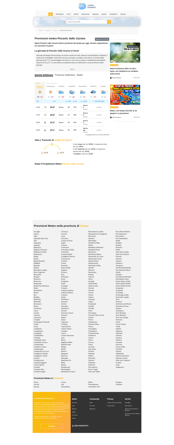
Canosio (37, 315)
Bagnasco (37, 247)
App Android (128, 406)
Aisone (36, 234)
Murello (91, 274)
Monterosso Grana (95, 259)
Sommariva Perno (122, 306)
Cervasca (64, 232)
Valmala (119, 335)
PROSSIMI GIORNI (52, 83)
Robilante (91, 363)
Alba (35, 236)
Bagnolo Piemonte (40, 250)
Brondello (37, 302)
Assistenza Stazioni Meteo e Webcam (132, 414)
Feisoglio (64, 286)
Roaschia (91, 358)
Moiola (63, 365)
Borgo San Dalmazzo (41, 286)
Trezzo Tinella (121, 324)
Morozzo (91, 270)
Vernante (119, 342)
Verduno (119, 340)
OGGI (37, 83)
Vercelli (36, 384)
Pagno (90, 302)
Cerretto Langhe (39, 372)
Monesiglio (92, 241)
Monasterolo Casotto (95, 232)
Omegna (119, 382)
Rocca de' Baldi (94, 372)
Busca (36, 306)
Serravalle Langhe (122, 297)
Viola (117, 365)
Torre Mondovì (121, 315)
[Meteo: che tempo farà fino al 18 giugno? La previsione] (125, 95)
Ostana (91, 297)
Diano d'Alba (65, 268)
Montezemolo (93, 263)
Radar (104, 14)
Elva (62, 274)
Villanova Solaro (122, 358)
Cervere (64, 234)
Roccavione (120, 236)
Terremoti (74, 415)
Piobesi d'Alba (93, 324)
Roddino (119, 243)
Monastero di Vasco (68, 372)
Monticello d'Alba (94, 265)
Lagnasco (64, 322)
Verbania (119, 384)
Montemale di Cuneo (95, 256)
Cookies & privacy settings (114, 402)
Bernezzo (37, 279)
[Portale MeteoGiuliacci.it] (87, 6)
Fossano (64, 288)
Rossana (119, 247)
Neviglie (91, 281)
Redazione (92, 409)
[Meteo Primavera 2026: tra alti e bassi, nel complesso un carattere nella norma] (125, 52)
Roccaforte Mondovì (123, 232)
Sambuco (119, 263)
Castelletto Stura (40, 340)
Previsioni (74, 402)
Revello (91, 351)
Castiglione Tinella (40, 356)
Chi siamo (51, 426)
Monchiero (92, 236)
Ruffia (118, 250)
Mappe (74, 412)
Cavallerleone (39, 360)
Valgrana (119, 331)
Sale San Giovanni (122, 254)
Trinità (118, 326)
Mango (63, 347)
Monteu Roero (93, 261)
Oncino (91, 293)
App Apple (127, 402)
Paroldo (91, 306)
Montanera (92, 252)
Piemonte (48, 30)
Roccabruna (92, 367)
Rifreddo (91, 354)
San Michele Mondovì (123, 277)
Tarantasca (120, 311)
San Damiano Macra (123, 270)
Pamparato (92, 304)
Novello (91, 288)
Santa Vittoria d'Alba (123, 281)
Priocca (91, 342)
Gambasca (65, 299)
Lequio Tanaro (66, 329)
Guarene (64, 315)
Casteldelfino (38, 335)
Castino (36, 358)
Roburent (91, 365)
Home (41, 30)
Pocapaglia (92, 329)
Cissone (64, 245)
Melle (63, 363)
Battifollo (37, 263)
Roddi (118, 241)
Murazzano (92, 272)
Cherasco (64, 238)
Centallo (37, 367)
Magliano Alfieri (66, 342)
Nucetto (91, 290)
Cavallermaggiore (40, 363)
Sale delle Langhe (122, 252)
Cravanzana (65, 259)
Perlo (90, 311)
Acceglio (37, 232)
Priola (90, 344)
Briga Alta (37, 299)
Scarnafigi (119, 293)
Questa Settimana (44, 75)
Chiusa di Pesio (66, 241)
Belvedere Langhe (40, 270)
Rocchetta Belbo (122, 238)
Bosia (36, 288)
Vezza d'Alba (120, 347)
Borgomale (38, 283)
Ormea (90, 295)
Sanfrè (118, 272)
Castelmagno (38, 349)
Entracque (64, 277)
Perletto (91, 308)
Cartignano (38, 329)
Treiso (118, 322)
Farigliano (64, 281)
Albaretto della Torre (41, 238)
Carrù (36, 326)
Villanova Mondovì (122, 356)
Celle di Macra (39, 365)
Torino (36, 382)
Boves (36, 293)
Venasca (119, 338)
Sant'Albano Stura (122, 279)
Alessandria (65, 387)
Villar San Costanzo (123, 360)
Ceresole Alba (39, 369)
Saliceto (119, 256)
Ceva (63, 236)
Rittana (91, 356)
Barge (36, 256)
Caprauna (37, 317)
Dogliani (64, 270)
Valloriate (119, 333)
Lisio (63, 338)
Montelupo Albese (94, 254)
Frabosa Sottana (67, 293)
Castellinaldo (38, 344)
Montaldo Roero (94, 250)
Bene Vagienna (39, 272)
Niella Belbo (92, 283)
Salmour (119, 259)
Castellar (37, 338)
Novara (36, 387)
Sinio (117, 299)
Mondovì (91, 238)
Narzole (91, 277)
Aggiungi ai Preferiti (102, 39)
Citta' (73, 406)
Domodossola (93, 384)
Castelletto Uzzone (40, 342)
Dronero (64, 272)
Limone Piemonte (67, 335)
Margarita (64, 354)
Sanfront (119, 274)
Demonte (64, 265)
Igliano (63, 317)
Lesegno (64, 331)
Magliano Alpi (66, 344)
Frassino (64, 295)
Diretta (74, 418)
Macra (63, 340)
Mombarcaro (65, 367)
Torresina (119, 320)
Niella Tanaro (93, 286)
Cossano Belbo (66, 254)
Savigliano (119, 288)
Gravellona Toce (94, 387)
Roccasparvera (121, 234)
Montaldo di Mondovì (95, 247)
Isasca (63, 320)
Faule (63, 283)
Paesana (91, 299)
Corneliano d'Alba (67, 250)
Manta (63, 349)
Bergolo (36, 277)
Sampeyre (119, 265)
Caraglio (37, 320)
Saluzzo (119, 261)
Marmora (64, 356)
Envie (63, 279)
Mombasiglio (65, 369)
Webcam (95, 14)
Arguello (37, 245)
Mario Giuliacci (116, 78)
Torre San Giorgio (122, 317)
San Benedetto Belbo (123, 268)
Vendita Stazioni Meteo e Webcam (131, 409)
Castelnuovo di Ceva (41, 351)
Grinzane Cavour (67, 313)
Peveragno (92, 313)
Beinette (37, 265)
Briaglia (36, 297)
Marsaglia (64, 358)
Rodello (118, 245)
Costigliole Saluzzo (68, 256)
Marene (64, 351)
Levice (63, 333)
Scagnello (119, 290)
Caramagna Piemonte (42, 322)
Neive (90, 279)
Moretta (91, 268)
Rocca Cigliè (93, 369)
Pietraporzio (92, 322)
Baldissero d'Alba (40, 252)
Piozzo (90, 326)
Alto (35, 241)
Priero (90, 340)
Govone (64, 311)
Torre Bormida (121, 313)
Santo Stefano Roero (123, 286)
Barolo (36, 259)
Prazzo (90, 338)
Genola (63, 304)
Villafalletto (120, 354)
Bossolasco (38, 290)
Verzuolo (119, 344)
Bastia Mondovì (39, 261)
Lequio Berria (66, 326)
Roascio (91, 360)
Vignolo (118, 351)
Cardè (36, 324)
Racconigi (92, 349)
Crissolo (64, 261)
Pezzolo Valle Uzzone (96, 315)
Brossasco (37, 304)
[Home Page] (50, 14)
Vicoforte (119, 349)
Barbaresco (38, 254)
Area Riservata (81, 426)
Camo (36, 311)
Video (91, 402)
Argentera (37, 243)
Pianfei (90, 317)
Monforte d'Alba (94, 243)
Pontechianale (93, 333)
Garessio (64, 302)
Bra (35, 295)
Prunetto (91, 347)
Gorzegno (64, 306)
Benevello (37, 274)
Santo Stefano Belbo (123, 283)
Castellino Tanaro (40, 347)
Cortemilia (64, 252)
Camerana (37, 308)
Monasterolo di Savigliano (97, 234)
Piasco (90, 320)
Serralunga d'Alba (122, 295)
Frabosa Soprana (67, 290)
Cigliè (63, 243)
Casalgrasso (38, 331)
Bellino (36, 268)
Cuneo (55, 30)
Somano (119, 302)
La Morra (64, 324)
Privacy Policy (110, 406)
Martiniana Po (66, 360)
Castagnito (38, 333)
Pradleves (92, 335)
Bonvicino (37, 281)
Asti (62, 384)
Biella (90, 382)
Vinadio (118, 363)
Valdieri (118, 329)
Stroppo (118, 308)
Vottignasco (120, 367)
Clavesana (65, 247)
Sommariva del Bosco (123, 304)
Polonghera (92, 331)
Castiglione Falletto (41, 354)
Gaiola (63, 297)
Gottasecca (65, 308)
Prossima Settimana (65, 75)
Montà (90, 245)
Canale (36, 313)
